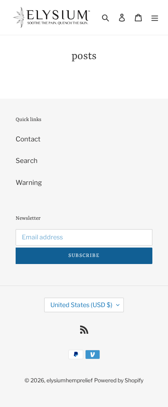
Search (27, 161)
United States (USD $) (81, 305)
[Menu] (155, 18)
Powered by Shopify (118, 380)
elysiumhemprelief (69, 380)
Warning (29, 182)
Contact (28, 139)
